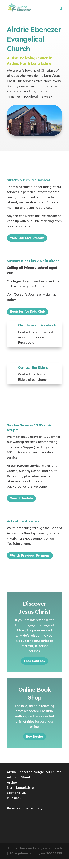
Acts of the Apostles (23, 521)
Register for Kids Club (27, 311)
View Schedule (21, 498)
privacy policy (32, 808)
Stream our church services (28, 180)
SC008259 (54, 853)
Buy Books (34, 736)
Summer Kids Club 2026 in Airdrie (33, 261)
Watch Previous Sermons (30, 555)
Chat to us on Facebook (37, 325)
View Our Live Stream (27, 238)
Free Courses (34, 661)
